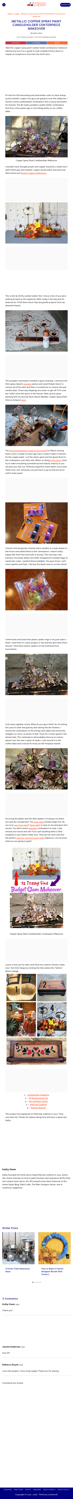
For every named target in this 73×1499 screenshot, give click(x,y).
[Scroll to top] (68, 1472)
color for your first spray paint (30, 838)
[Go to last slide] (5, 1256)
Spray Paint (18, 1489)
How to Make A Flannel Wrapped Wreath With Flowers (52, 1272)
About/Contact (49, 1489)
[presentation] (18, 1248)
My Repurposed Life (38, 1098)
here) (23, 400)
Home (10, 14)
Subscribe (37, 1489)
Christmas (8, 1489)
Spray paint (35, 825)
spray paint (39, 822)
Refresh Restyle (38, 1108)
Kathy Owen (37, 33)
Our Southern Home (38, 1101)
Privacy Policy (63, 1489)
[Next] (67, 1256)
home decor (56, 460)
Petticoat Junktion (38, 1104)
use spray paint (21, 825)
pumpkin (27, 384)
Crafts (16, 14)
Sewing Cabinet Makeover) (33, 173)
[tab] (32, 1282)
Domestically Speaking (38, 1095)
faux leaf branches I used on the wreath (28, 451)
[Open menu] (4, 4)
